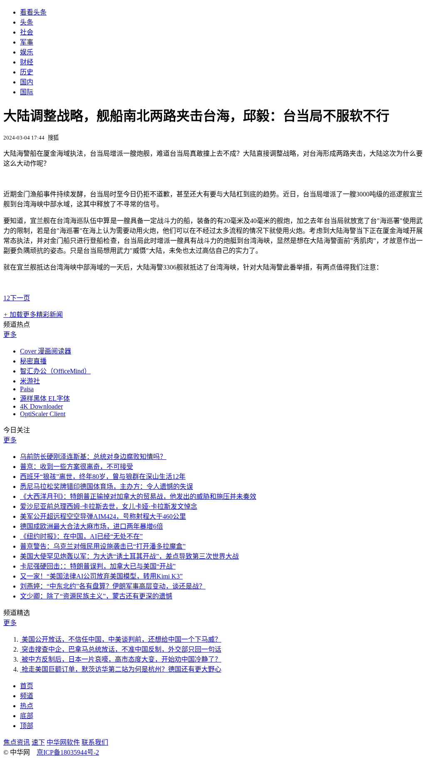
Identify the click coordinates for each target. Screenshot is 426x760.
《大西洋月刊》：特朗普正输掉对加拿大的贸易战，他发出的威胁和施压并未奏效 (138, 496)
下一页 (20, 298)
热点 (26, 705)
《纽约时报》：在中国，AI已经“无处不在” (81, 536)
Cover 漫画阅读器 (45, 351)
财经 (26, 62)
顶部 (26, 725)
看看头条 (33, 12)
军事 (26, 42)
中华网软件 (63, 742)
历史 (26, 72)
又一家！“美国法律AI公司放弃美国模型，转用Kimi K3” (101, 576)
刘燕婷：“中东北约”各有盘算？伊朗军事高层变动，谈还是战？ (113, 586)
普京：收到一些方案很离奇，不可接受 (76, 466)
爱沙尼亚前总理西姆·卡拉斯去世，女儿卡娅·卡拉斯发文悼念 (108, 506)
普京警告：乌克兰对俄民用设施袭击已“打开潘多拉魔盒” (103, 546)
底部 (26, 715)
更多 (10, 334)
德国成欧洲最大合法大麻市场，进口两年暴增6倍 (91, 526)
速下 (38, 742)
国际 (26, 92)
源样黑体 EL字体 (45, 398)
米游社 (30, 381)
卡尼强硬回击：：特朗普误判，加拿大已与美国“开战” (98, 566)
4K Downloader (41, 406)
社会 (26, 32)
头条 (26, 22)
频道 (26, 695)
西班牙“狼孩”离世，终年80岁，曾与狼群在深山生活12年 (103, 476)
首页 (26, 685)
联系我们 (95, 742)
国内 (26, 82)
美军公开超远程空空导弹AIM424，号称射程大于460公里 (103, 516)
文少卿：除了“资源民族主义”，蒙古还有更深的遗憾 (96, 596)
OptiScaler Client (42, 413)
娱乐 (26, 52)
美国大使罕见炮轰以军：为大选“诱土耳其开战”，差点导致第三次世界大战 (129, 556)
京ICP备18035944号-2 (68, 752)
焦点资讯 (16, 742)
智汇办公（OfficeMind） (55, 371)
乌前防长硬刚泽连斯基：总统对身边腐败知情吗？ (93, 456)
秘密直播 (33, 361)
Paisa (27, 388)
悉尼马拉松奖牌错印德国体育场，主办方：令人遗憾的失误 (106, 486)
